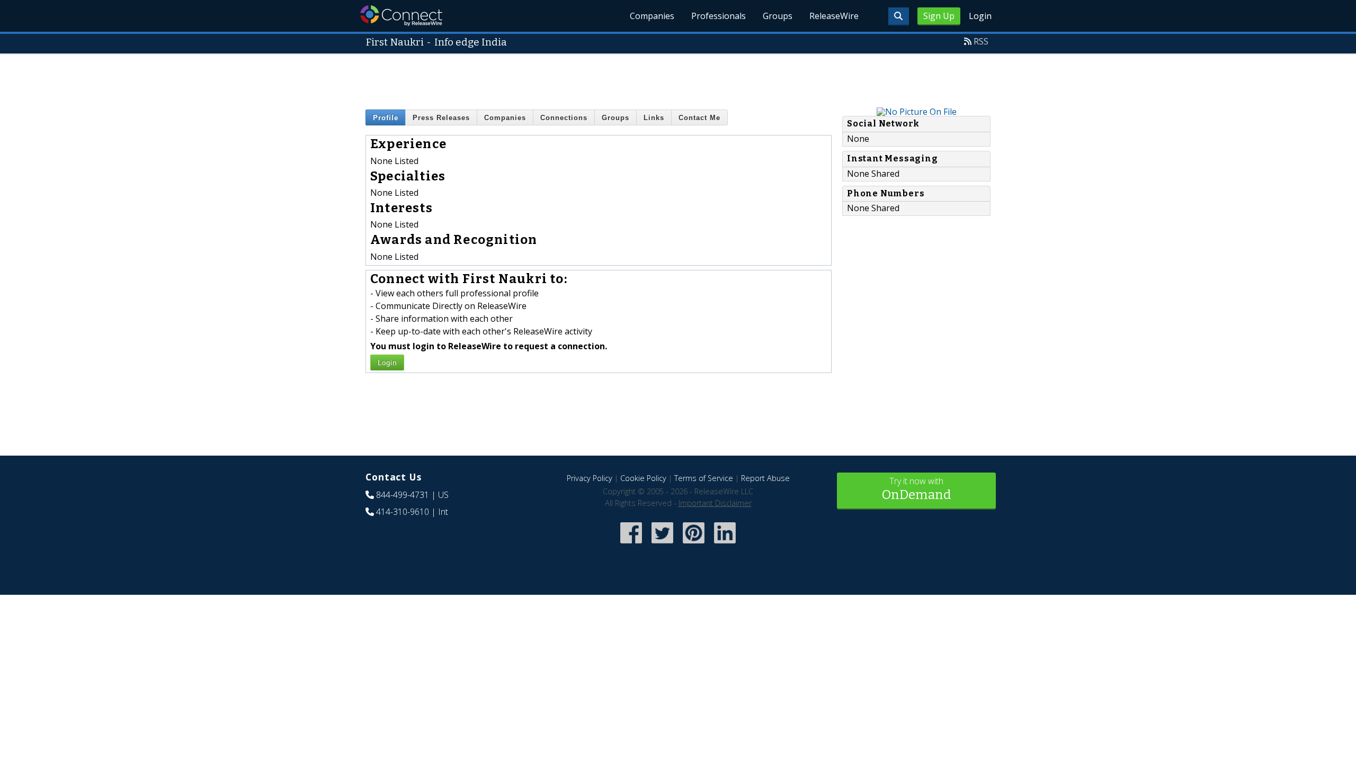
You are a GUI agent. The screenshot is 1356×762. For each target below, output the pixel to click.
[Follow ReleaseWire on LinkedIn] (724, 545)
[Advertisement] (678, 78)
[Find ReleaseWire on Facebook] (631, 545)
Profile (385, 118)
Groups (777, 16)
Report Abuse (765, 478)
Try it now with (916, 488)
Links (654, 118)
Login (980, 16)
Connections (563, 118)
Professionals (718, 16)
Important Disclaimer (715, 503)
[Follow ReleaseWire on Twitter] (662, 545)
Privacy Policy (589, 478)
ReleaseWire (834, 16)
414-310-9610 (402, 512)
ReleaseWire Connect (401, 15)
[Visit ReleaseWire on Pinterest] (693, 545)
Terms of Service (703, 478)
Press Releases (441, 118)
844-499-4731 (402, 495)
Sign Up (938, 16)
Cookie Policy (643, 478)
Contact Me (699, 118)
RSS (981, 41)
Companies (652, 16)
